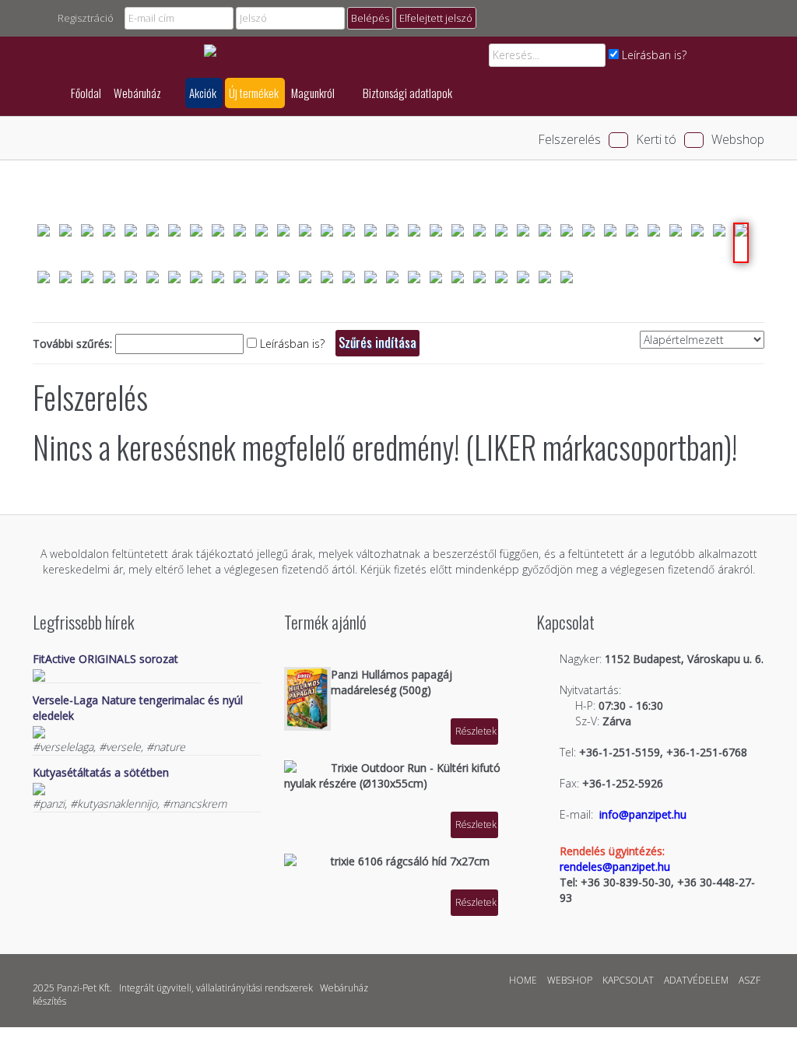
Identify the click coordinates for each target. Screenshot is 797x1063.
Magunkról (314, 92)
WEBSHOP (569, 980)
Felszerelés (569, 139)
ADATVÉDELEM (696, 980)
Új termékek (254, 92)
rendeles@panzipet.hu (615, 866)
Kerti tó (656, 139)
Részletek (476, 731)
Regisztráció (86, 18)
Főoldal (86, 92)
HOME (523, 980)
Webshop (737, 139)
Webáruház (138, 92)
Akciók (202, 92)
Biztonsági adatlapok (407, 92)
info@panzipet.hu (642, 814)
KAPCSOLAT (628, 980)
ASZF (749, 980)
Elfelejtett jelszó (435, 18)
